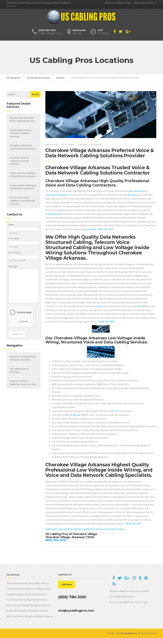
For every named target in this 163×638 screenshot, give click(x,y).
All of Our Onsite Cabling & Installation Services (22, 200)
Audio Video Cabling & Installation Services (23, 187)
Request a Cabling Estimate (118, 2)
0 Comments (97, 144)
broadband (51, 213)
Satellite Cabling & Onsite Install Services (23, 147)
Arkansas (82, 144)
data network (136, 190)
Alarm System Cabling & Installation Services (23, 175)
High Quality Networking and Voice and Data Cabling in (75, 529)
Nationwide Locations (144, 2)
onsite (98, 306)
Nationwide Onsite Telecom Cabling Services (21, 133)
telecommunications (56, 194)
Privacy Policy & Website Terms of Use (23, 382)
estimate (91, 229)
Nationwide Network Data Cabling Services (22, 119)
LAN (139, 306)
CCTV (115, 411)
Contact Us (17, 334)
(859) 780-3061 (106, 229)
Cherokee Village (114, 529)
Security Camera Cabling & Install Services (19, 160)
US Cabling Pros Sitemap (19, 370)
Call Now (66, 584)
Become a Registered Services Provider (22, 358)
